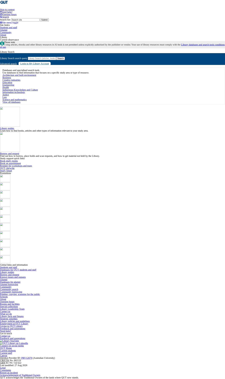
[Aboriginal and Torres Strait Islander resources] (5, 181)
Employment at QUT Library (14, 323)
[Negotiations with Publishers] (5, 254)
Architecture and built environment (19, 75)
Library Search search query (13, 58)
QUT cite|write (7, 168)
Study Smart (6, 170)
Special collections (9, 306)
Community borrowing (11, 291)
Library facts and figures (12, 316)
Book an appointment (10, 163)
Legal (3, 367)
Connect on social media (12, 345)
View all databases (11, 102)
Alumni (3, 279)
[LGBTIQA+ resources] (5, 213)
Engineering (8, 85)
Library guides (7, 128)
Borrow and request (9, 153)
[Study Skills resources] (5, 197)
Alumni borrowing (9, 284)
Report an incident (9, 372)
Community (5, 287)
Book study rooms (9, 161)
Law (4, 97)
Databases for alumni (10, 282)
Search (60, 58)
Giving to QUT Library (11, 326)
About (3, 299)
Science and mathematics (14, 99)
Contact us (5, 311)
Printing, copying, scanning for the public (20, 294)
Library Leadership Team (12, 309)
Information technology (13, 92)
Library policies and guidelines (15, 321)
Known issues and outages (13, 277)
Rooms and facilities (10, 304)
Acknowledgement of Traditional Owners (20, 375)
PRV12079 (26, 358)
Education (7, 82)
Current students (8, 350)
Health (5, 87)
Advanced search (8, 63)
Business (6, 77)
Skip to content (7, 9)
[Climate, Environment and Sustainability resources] (5, 205)
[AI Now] (5, 189)
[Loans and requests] (5, 230)
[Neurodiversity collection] (5, 262)
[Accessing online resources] (5, 238)
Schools (4, 296)
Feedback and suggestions (12, 328)
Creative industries (11, 80)
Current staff (6, 353)
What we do (6, 314)
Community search (9, 289)
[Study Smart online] (5, 246)
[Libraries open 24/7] (5, 222)
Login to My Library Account (34, 63)
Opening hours (7, 301)
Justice (5, 94)
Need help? (5, 331)
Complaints (5, 370)
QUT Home (6, 348)
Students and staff (8, 267)
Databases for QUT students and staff (18, 269)
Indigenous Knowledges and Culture (20, 90)
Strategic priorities (8, 318)
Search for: (5, 19)
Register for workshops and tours (16, 165)
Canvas (3, 355)
